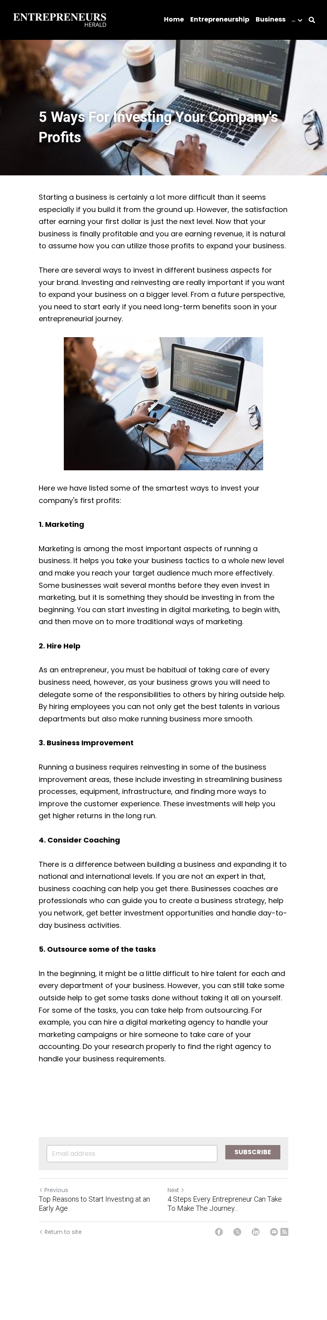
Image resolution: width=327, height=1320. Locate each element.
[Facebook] (219, 1232)
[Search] (312, 20)
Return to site (63, 1232)
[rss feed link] (284, 1232)
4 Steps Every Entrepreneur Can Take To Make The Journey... (224, 1203)
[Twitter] (237, 1232)
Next (173, 1190)
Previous (56, 1190)
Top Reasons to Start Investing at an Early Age (94, 1203)
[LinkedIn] (256, 1232)
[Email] (274, 1232)
